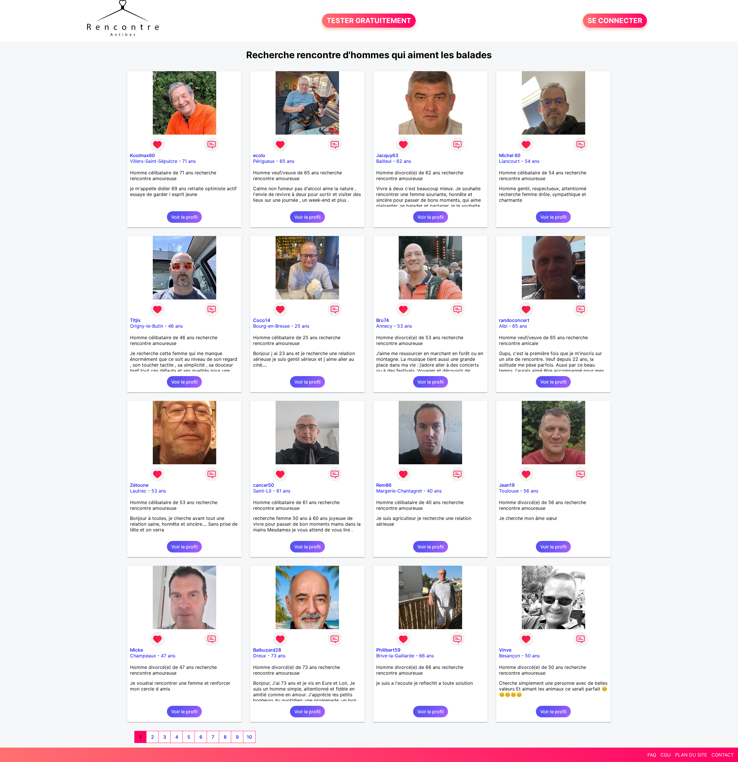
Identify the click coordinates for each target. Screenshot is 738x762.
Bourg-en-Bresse (271, 326)
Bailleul (383, 161)
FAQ (651, 755)
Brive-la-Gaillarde (395, 656)
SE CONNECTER (615, 20)
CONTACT (722, 755)
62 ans (403, 161)
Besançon (509, 656)
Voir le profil (184, 217)
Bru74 (382, 320)
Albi (503, 326)
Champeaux (143, 656)
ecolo (259, 155)
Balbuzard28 (267, 650)
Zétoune (139, 485)
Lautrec (138, 491)
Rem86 (383, 485)
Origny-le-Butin (146, 326)
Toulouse (509, 491)
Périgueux (264, 161)
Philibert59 (388, 650)
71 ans (189, 161)
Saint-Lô (262, 491)
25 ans (302, 326)
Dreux (259, 656)
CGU (665, 755)
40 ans (434, 491)
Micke (136, 650)
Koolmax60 (142, 155)
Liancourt (509, 161)
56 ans (531, 491)
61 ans (283, 491)
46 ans (175, 326)
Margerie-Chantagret (399, 491)
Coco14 (261, 320)
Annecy (384, 326)
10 (249, 737)
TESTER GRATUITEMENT (369, 20)
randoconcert (514, 320)
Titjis (135, 320)
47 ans (168, 656)
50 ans (532, 656)
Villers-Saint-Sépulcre (153, 161)
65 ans (287, 161)
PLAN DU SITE (691, 755)
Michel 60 (509, 155)
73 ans (278, 656)
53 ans (404, 326)
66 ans (426, 656)
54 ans (532, 161)
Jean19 (507, 485)
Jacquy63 (387, 155)
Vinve (505, 650)
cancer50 (263, 485)
